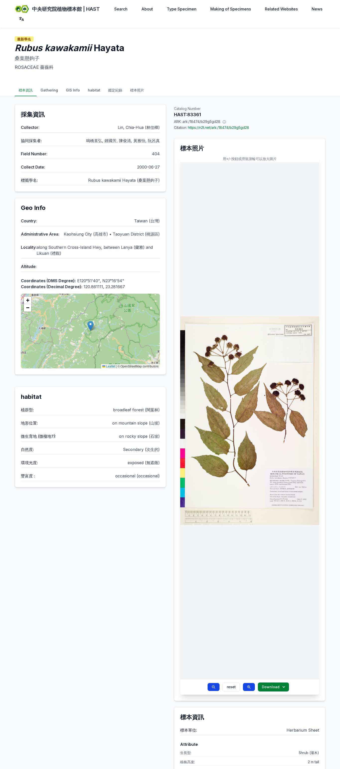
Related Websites (281, 8)
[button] (90, 326)
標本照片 (137, 90)
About (147, 8)
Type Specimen (181, 8)
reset (231, 687)
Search (120, 8)
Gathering (49, 90)
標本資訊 (26, 90)
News (317, 8)
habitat (94, 90)
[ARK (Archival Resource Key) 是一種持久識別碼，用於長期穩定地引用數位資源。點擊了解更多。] (224, 121)
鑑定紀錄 (115, 90)
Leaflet (110, 366)
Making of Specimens (230, 8)
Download (271, 687)
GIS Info (73, 90)
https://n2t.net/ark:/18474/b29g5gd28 (218, 127)
